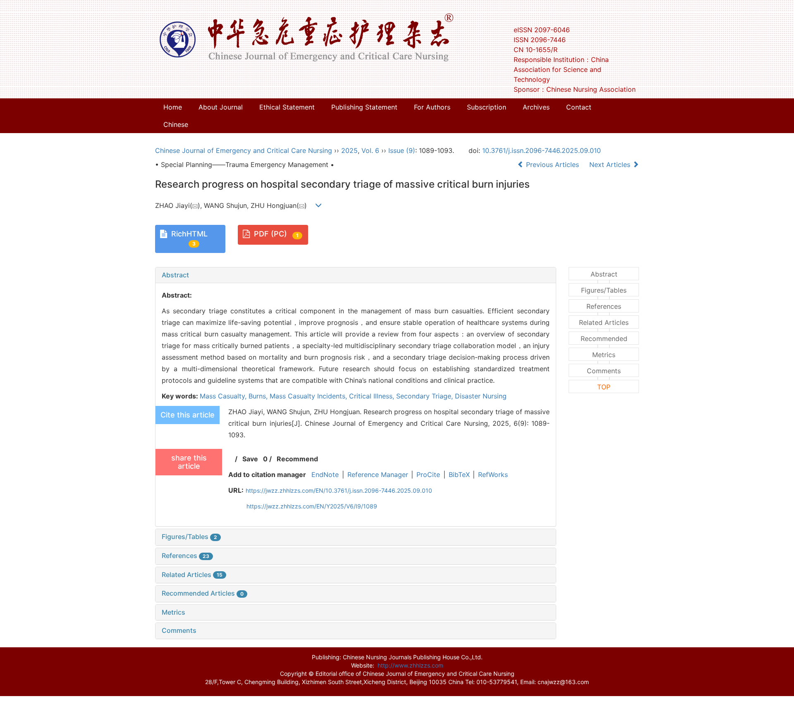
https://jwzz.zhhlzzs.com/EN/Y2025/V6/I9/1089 (311, 506)
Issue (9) (401, 150)
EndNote (325, 474)
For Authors (432, 107)
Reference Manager (377, 474)
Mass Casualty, (224, 396)
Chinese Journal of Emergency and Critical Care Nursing (243, 150)
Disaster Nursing (481, 396)
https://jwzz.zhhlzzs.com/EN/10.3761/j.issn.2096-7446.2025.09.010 (339, 490)
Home (172, 107)
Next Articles (610, 164)
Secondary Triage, (425, 396)
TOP (603, 387)
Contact (578, 107)
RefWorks (493, 474)
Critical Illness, (372, 396)
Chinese (175, 124)
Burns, (259, 396)
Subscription (486, 107)
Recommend (297, 459)
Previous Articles (552, 164)
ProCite (428, 474)
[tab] (355, 275)
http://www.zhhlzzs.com (410, 665)
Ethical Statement (287, 107)
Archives (536, 107)
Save (250, 459)
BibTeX (459, 474)
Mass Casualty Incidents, (309, 396)
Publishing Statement (364, 107)
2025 (349, 150)
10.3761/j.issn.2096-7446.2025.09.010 (541, 150)
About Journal (220, 107)
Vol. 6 (370, 150)
